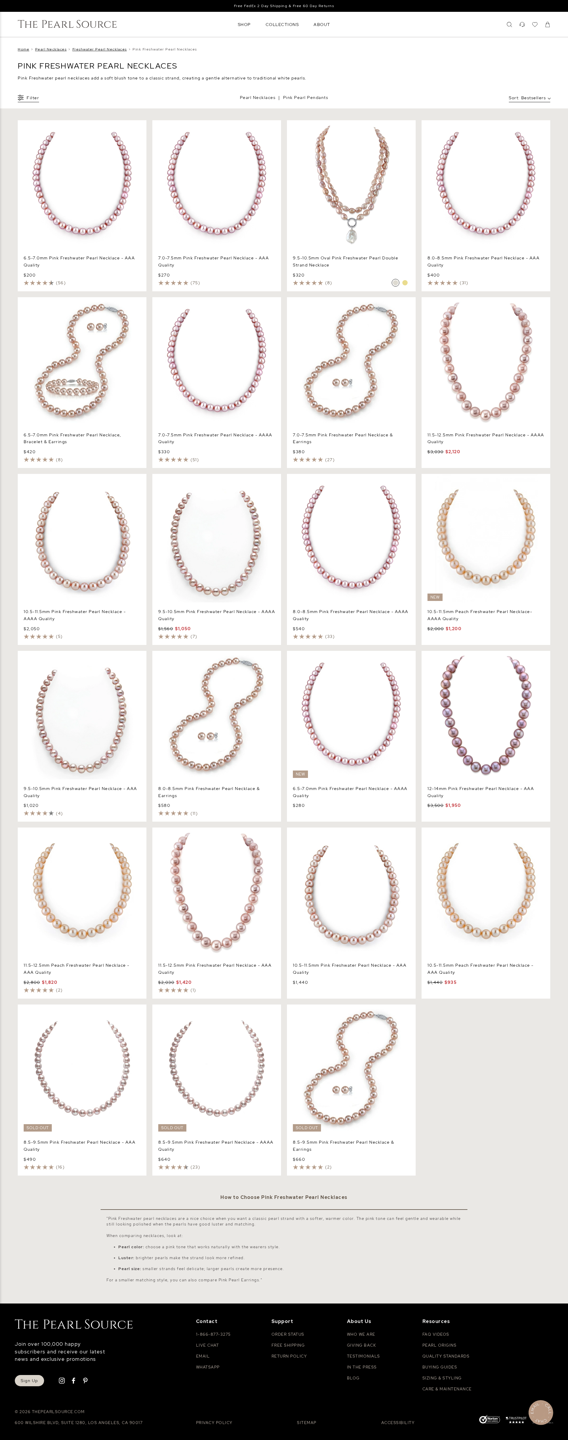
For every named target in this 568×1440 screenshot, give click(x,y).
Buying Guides (439, 1367)
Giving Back (361, 1345)
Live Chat (207, 1345)
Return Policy (289, 1356)
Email (203, 1356)
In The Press (362, 1367)
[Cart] (547, 24)
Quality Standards (446, 1356)
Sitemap (307, 1422)
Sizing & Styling (442, 1378)
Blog (353, 1378)
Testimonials (363, 1356)
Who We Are (361, 1334)
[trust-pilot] (516, 1421)
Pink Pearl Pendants (305, 97)
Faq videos (435, 1334)
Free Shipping (288, 1345)
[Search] (509, 24)
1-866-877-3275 (213, 1334)
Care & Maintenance (447, 1389)
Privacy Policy (214, 1422)
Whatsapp (208, 1367)
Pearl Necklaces (258, 97)
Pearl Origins (439, 1345)
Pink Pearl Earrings (239, 1280)
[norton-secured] (489, 1420)
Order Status (288, 1334)
